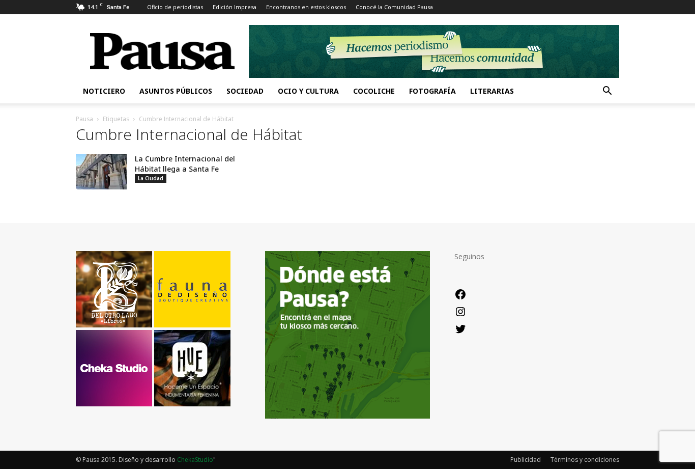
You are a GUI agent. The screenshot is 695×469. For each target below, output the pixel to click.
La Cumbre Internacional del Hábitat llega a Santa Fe (185, 164)
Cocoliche (374, 91)
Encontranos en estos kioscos (306, 7)
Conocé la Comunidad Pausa (394, 7)
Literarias (492, 91)
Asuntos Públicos (175, 91)
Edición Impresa (234, 7)
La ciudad (150, 178)
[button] (607, 92)
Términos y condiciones (585, 459)
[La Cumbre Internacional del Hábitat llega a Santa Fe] (101, 171)
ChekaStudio (195, 459)
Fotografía (432, 91)
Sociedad (245, 91)
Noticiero (104, 91)
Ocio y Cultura (308, 91)
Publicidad (525, 459)
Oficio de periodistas (175, 7)
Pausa (84, 119)
